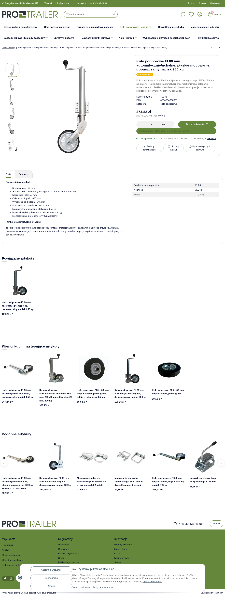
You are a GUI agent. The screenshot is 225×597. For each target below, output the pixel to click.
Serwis (117, 562)
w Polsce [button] (211, 138)
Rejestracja (8, 545)
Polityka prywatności (103, 587)
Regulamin (63, 549)
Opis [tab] (8, 174)
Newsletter (63, 544)
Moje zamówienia (11, 555)
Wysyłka (161, 116)
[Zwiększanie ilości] (170, 124)
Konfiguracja (51, 578)
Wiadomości (215, 3)
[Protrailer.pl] (30, 14)
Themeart (218, 593)
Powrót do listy (8, 48)
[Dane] (183, 14)
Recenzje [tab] (24, 174)
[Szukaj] (114, 14)
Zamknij (51, 586)
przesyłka (51, 593)
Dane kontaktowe (81, 587)
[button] (191, 14)
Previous (4, 463)
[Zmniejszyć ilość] (140, 124)
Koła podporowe (168, 103)
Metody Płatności (123, 544)
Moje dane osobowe (12, 560)
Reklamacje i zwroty (68, 562)
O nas (61, 558)
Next (221, 463)
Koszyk (5, 549)
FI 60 (198, 185)
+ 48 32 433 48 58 (98, 3)
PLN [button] (190, 3)
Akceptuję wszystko (51, 569)
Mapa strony (120, 549)
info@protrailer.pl (63, 3)
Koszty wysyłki (121, 558)
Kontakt (202, 3)
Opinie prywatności (152, 581)
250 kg (198, 189)
